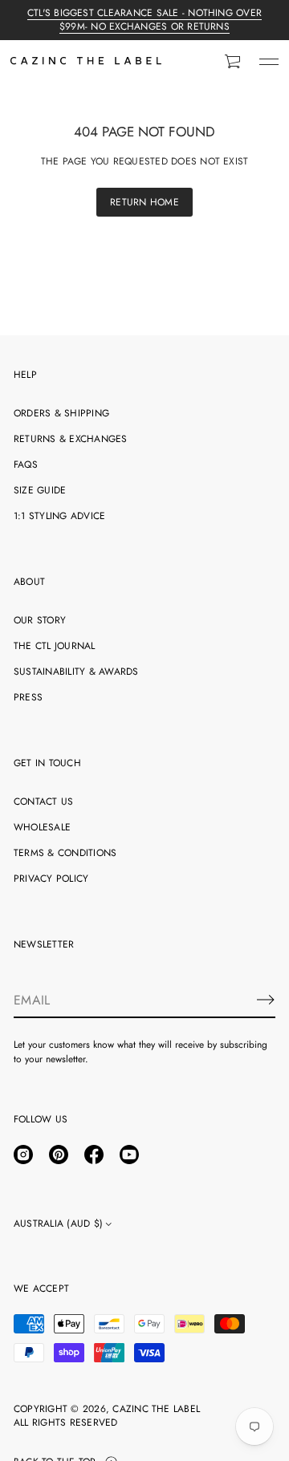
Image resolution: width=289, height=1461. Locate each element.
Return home (144, 202)
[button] (233, 61)
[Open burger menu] (269, 61)
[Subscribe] (265, 999)
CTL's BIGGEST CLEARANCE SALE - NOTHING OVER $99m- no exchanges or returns (144, 20)
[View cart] (233, 61)
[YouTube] (129, 1154)
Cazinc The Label (156, 1409)
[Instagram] (23, 1154)
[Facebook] (94, 1154)
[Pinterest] (58, 1154)
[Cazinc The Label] (85, 62)
